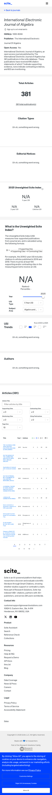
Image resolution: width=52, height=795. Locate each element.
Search (7, 631)
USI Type (11, 302)
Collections (9, 638)
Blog (6, 668)
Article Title (6, 401)
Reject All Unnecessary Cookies (26, 783)
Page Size (5, 424)
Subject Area (12, 309)
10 (29, 549)
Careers (7, 687)
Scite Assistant (10, 627)
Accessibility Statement (14, 710)
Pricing (7, 650)
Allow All (26, 790)
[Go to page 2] (33, 548)
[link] (5, 617)
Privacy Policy (10, 702)
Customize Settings (26, 776)
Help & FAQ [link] (9, 654)
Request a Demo (11, 657)
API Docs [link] (8, 661)
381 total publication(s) (26, 104)
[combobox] (24, 302)
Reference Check (12, 634)
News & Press (10, 683)
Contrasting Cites (35, 408)
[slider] (43, 297)
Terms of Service (11, 706)
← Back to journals (12, 10)
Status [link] (6, 721)
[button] (15, 29)
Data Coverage (10, 680)
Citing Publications (36, 416)
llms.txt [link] (7, 664)
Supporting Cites (7, 408)
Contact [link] (7, 690)
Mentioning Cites (7, 416)
